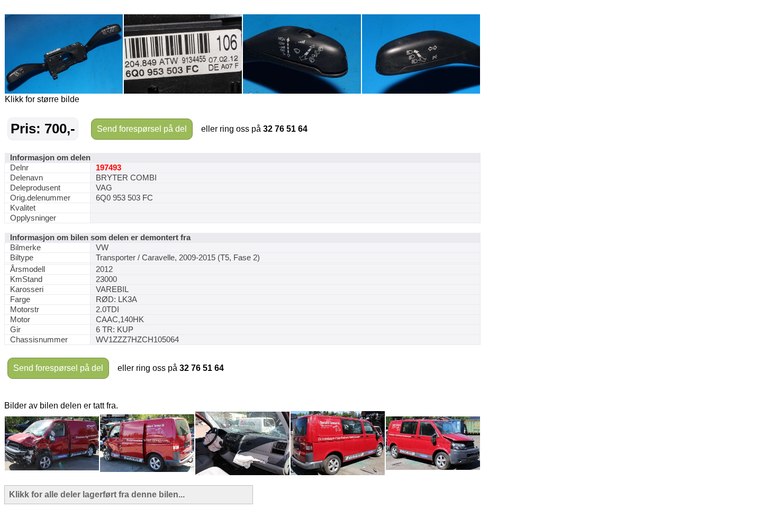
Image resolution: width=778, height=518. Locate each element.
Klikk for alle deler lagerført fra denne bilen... (97, 494)
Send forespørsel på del (142, 128)
